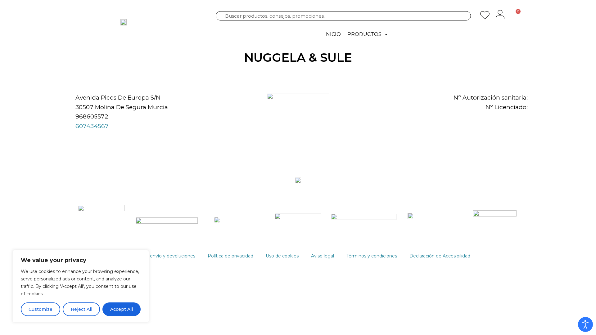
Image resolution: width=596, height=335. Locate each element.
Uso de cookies (282, 256)
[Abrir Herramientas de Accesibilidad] (585, 324)
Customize (40, 309)
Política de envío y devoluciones (160, 256)
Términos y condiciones (371, 256)
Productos (364, 34)
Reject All (81, 309)
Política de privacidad (230, 256)
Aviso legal (322, 256)
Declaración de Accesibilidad (439, 256)
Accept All (121, 309)
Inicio (332, 34)
